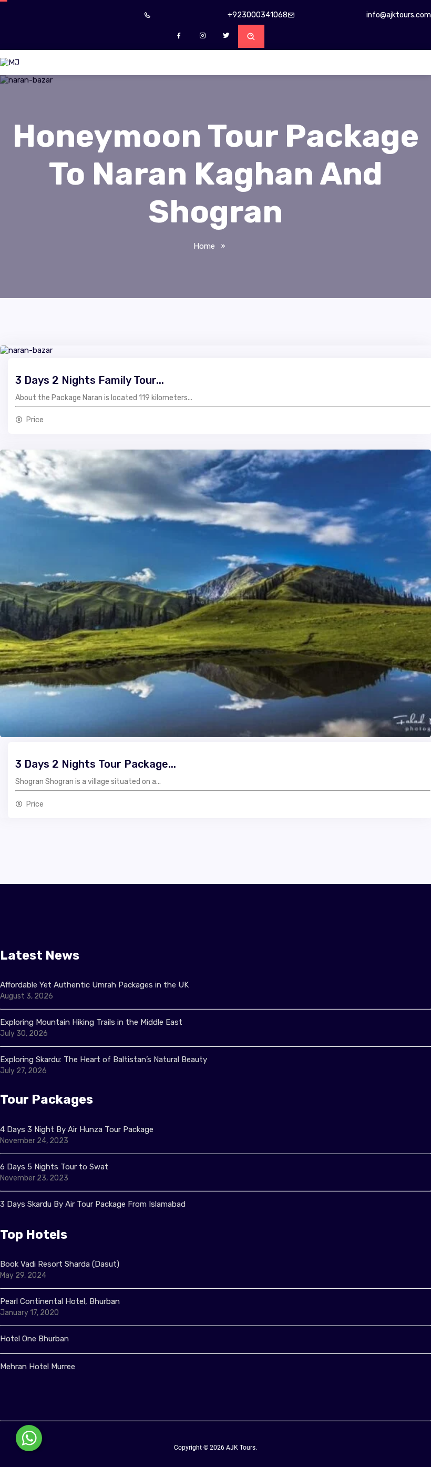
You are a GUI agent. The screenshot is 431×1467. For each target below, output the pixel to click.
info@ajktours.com (398, 15)
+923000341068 (258, 15)
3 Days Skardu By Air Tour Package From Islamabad (93, 1204)
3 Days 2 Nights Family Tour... (89, 380)
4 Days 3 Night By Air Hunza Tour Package (76, 1129)
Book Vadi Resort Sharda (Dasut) (59, 1264)
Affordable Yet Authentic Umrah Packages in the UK (95, 985)
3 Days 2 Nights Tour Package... (95, 764)
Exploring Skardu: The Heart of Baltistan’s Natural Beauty (103, 1059)
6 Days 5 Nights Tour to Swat (54, 1166)
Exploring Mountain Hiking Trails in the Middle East (91, 1022)
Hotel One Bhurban (34, 1338)
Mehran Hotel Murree (37, 1366)
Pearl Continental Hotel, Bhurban (60, 1301)
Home (204, 246)
